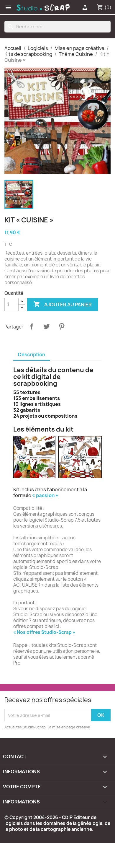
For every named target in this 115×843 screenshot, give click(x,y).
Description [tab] (31, 354)
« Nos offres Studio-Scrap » (44, 632)
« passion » (45, 495)
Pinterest (62, 326)
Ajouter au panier (62, 304)
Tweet (46, 326)
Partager (31, 326)
